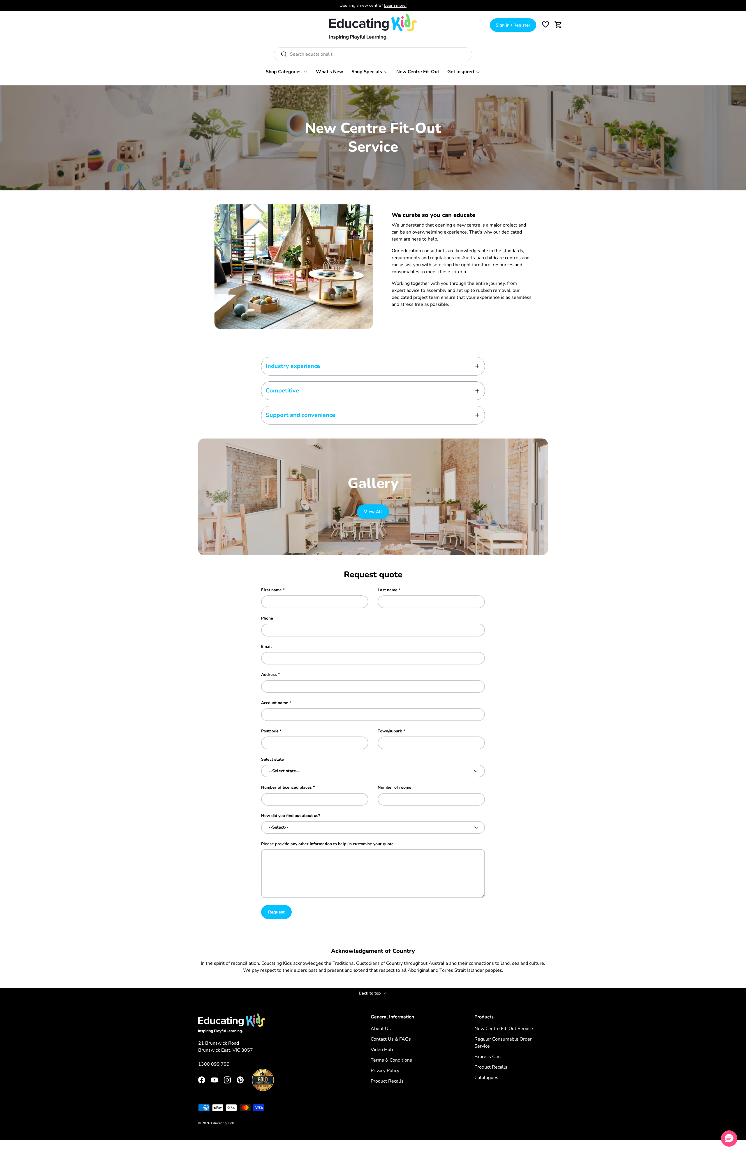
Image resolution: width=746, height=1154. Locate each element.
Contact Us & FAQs (391, 1039)
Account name (274, 703)
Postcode (270, 731)
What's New (329, 72)
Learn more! (395, 5)
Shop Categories (284, 72)
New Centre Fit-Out (417, 72)
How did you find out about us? (290, 815)
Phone (267, 618)
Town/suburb (390, 731)
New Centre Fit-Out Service (503, 1028)
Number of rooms (394, 787)
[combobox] (373, 54)
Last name (387, 590)
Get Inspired (460, 72)
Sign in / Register (513, 25)
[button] (558, 24)
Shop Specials (366, 72)
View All (373, 512)
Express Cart (487, 1056)
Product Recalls (387, 1081)
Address (269, 674)
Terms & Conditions (391, 1060)
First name (271, 590)
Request (276, 912)
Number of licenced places (286, 787)
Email (266, 646)
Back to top (370, 993)
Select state (272, 759)
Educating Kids (223, 1123)
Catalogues (486, 1077)
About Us (381, 1028)
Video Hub (382, 1049)
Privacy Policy (385, 1070)
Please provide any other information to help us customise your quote (327, 844)
